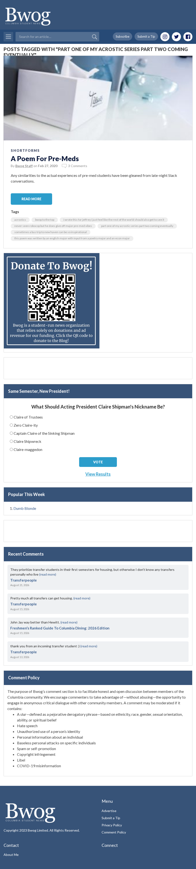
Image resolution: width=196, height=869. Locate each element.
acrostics (20, 219)
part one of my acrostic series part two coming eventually (137, 226)
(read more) (47, 574)
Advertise (109, 811)
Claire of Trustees (28, 417)
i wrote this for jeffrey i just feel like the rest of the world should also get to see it (113, 219)
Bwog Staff (24, 166)
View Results (98, 474)
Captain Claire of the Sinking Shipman (44, 433)
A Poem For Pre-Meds (45, 158)
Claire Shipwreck (27, 441)
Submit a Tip (146, 36)
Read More (31, 199)
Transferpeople (23, 580)
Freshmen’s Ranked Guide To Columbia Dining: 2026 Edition (59, 628)
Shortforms (25, 150)
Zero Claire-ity (26, 425)
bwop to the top (44, 219)
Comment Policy (114, 832)
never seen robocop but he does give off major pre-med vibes (53, 226)
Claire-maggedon (28, 449)
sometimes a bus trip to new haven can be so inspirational (50, 232)
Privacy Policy (112, 825)
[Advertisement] (98, 368)
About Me (11, 855)
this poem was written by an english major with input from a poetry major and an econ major (72, 238)
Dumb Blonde (24, 508)
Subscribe (122, 36)
